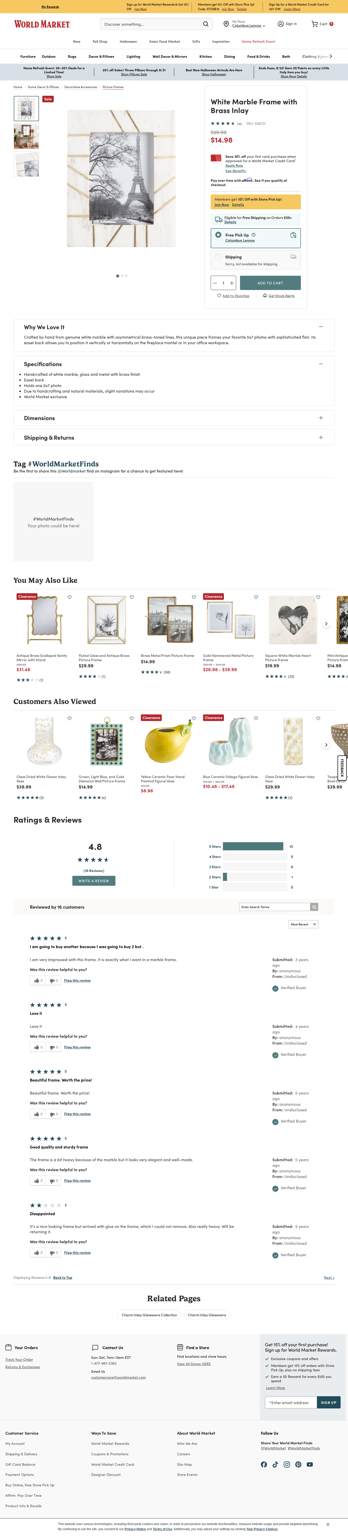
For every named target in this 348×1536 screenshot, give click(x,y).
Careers (183, 1453)
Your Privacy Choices (262, 1529)
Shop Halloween (214, 74)
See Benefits (235, 170)
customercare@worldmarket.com (118, 1377)
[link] (322, 24)
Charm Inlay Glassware (207, 1314)
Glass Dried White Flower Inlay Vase (41, 778)
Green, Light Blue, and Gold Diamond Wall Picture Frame (102, 778)
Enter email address (290, 1402)
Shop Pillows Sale (134, 74)
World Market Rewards (110, 1443)
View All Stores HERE (194, 1363)
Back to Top (62, 1277)
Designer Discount (106, 1474)
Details (242, 9)
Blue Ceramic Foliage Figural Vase (230, 776)
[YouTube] (310, 1464)
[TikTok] (275, 1464)
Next (329, 1277)
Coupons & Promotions (109, 1453)
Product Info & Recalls (23, 1505)
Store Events (187, 1474)
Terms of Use (162, 1529)
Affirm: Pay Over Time (23, 1495)
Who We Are (187, 1443)
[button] (28, 56)
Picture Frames (113, 87)
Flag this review (77, 980)
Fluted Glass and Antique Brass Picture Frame (104, 657)
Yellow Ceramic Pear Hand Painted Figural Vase (163, 778)
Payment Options (19, 1474)
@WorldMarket (273, 1448)
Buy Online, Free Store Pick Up (30, 1485)
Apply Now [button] (234, 165)
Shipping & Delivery (21, 1453)
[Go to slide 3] (126, 276)
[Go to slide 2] (122, 276)
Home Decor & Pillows (43, 87)
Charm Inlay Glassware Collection (149, 1314)
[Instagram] (287, 1464)
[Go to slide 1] (117, 276)
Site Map (184, 1464)
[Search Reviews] (314, 907)
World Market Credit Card (112, 1464)
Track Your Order (19, 1359)
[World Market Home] (42, 24)
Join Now (141, 9)
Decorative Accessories (80, 87)
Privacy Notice (135, 1529)
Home (18, 87)
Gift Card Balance (20, 1464)
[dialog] (174, 1527)
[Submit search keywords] (206, 23)
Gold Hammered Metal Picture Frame (228, 657)
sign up (329, 1402)
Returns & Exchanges (22, 1367)
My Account (15, 1443)
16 (239, 124)
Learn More (292, 9)
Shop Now (288, 76)
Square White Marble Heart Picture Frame (288, 657)
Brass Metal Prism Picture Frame (167, 655)
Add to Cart (270, 282)
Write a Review (93, 880)
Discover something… (124, 24)
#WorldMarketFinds (304, 1448)
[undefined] (315, 56)
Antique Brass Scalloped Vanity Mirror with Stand (42, 657)
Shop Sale (54, 76)
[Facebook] (264, 1464)
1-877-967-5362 (103, 1363)
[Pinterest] (298, 1464)
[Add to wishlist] (69, 597)
